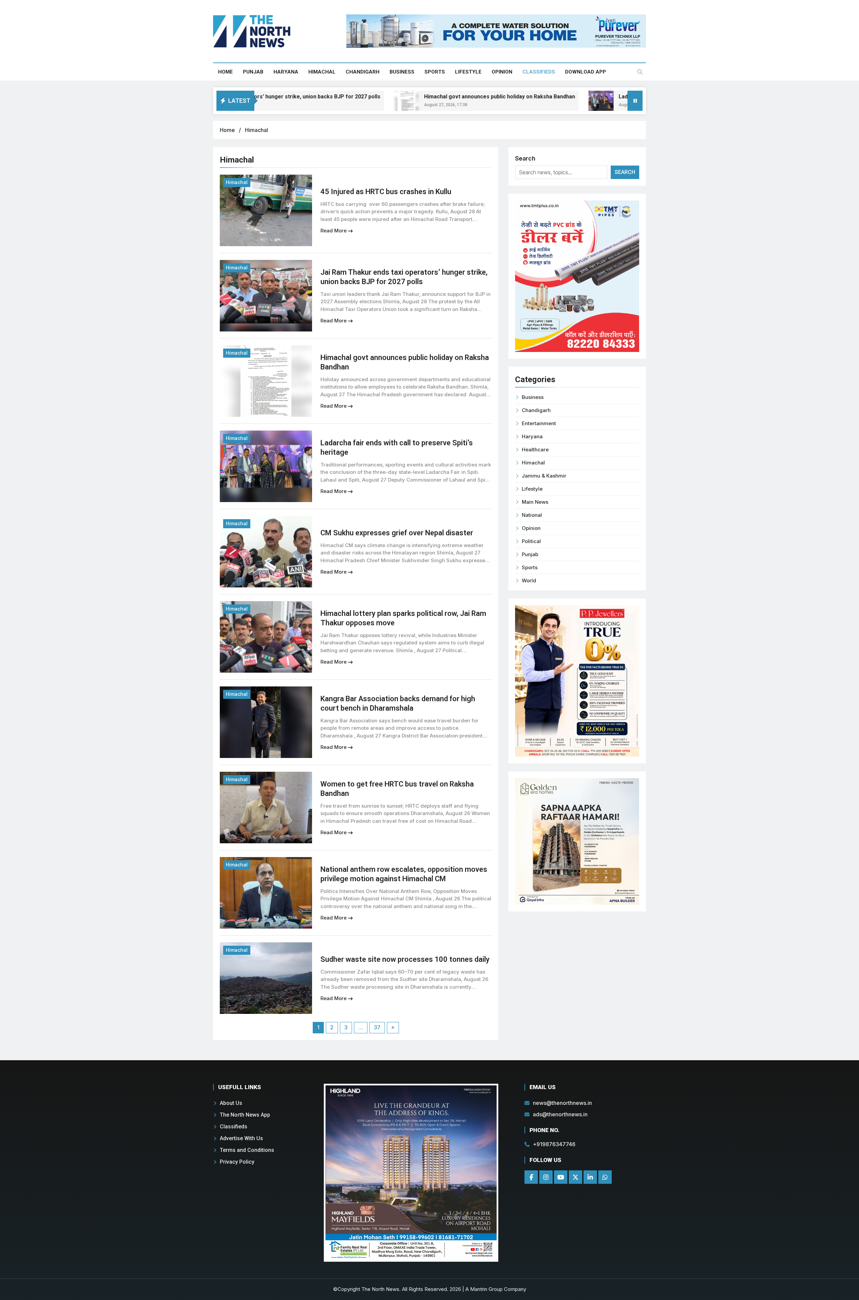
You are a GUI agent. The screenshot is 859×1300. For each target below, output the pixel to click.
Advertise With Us (241, 1138)
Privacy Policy (237, 1162)
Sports (434, 72)
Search (525, 158)
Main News (535, 502)
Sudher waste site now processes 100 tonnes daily (405, 959)
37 (377, 1027)
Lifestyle (468, 72)
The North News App (245, 1115)
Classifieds (538, 72)
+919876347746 (554, 1144)
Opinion (502, 72)
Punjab (253, 72)
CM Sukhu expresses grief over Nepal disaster (396, 533)
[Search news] (640, 72)
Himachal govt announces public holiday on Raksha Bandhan (447, 96)
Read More (334, 230)
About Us (231, 1103)
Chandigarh (363, 72)
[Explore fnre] (411, 1172)
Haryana (285, 72)
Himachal (322, 72)
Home (225, 72)
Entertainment (539, 423)
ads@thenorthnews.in (560, 1114)
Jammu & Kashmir (544, 476)
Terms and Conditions (247, 1150)
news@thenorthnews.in (562, 1103)
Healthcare (535, 449)
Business (402, 72)
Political (531, 541)
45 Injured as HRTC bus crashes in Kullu (385, 191)
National (532, 515)
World (529, 580)
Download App (585, 72)
